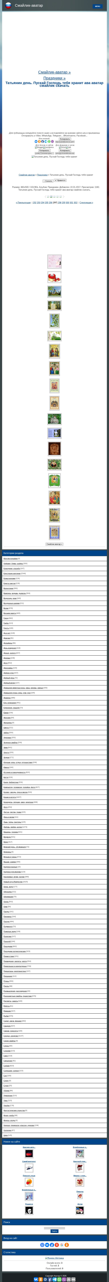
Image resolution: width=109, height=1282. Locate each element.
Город (6, 618)
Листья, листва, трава (12, 812)
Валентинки (8, 588)
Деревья (7, 658)
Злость (6, 752)
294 (42, 202)
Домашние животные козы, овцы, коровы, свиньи (23, 688)
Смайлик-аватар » (54, 72)
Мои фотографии (11, 558)
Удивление (8, 1095)
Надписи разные (10, 867)
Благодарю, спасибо (12, 568)
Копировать (65, 139)
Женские (7, 718)
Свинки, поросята (11, 1031)
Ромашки (7, 1011)
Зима (6, 747)
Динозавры (8, 668)
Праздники (42, 175)
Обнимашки (8, 897)
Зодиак (6, 757)
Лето (6, 807)
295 (46, 202)
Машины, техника (11, 832)
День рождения (10, 648)
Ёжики (6, 713)
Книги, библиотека (11, 782)
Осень (6, 902)
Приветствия (9, 956)
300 (67, 202)
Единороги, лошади (11, 708)
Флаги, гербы (9, 1115)
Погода (6, 921)
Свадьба (7, 1026)
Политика (7, 936)
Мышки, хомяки (10, 862)
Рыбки (6, 1016)
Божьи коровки (9, 578)
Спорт (6, 1081)
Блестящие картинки (12, 573)
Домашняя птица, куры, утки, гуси (17, 693)
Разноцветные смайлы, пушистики (18, 996)
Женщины (8, 723)
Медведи (7, 837)
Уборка (6, 1090)
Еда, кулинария (10, 703)
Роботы (7, 1006)
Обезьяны (8, 892)
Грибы (6, 623)
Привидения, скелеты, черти (15, 961)
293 (38, 202)
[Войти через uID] (42, 1245)
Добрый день (9, 678)
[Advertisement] (54, 41)
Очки (5, 907)
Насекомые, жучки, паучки (14, 877)
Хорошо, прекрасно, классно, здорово (19, 1125)
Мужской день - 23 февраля (15, 847)
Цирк (6, 1135)
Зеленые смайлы (10, 742)
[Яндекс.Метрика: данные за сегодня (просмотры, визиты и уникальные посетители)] (54, 1258)
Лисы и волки (9, 817)
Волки (6, 608)
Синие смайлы (9, 1041)
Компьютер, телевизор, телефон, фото (19, 787)
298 (59, 202)
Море (6, 842)
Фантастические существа (14, 1110)
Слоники (7, 1051)
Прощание (8, 976)
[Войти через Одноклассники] (67, 1245)
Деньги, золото (10, 653)
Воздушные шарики (12, 603)
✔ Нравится (60, 180)
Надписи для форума (12, 872)
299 (63, 202)
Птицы (6, 981)
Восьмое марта (10, 613)
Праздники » (54, 78)
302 (75, 202)
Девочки (7, 638)
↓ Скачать (48, 181)
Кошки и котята (10, 797)
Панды (6, 911)
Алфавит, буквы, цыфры (13, 563)
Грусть (6, 628)
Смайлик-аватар (29, 5)
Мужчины (7, 852)
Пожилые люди (10, 931)
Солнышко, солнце (11, 1071)
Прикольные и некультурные (15, 966)
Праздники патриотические (15, 951)
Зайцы (6, 732)
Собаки (7, 1066)
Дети (6, 663)
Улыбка (7, 1105)
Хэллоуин (7, 1130)
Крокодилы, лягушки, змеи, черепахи (18, 802)
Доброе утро (9, 673)
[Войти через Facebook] (52, 1245)
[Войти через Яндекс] (57, 1245)
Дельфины (8, 643)
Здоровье (7, 737)
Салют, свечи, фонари (12, 1021)
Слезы (6, 1046)
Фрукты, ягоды (9, 1120)
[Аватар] (54, 262)
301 (71, 202)
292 (34, 202)
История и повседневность (14, 772)
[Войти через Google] (61, 1245)
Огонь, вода (8, 887)
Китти (6, 777)
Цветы (6, 728)
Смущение (8, 1061)
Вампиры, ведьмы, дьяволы (15, 593)
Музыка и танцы (10, 857)
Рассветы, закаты (11, 1001)
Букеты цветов (9, 583)
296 (50, 202)
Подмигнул (8, 926)
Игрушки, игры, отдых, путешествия (18, 762)
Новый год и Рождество (13, 882)
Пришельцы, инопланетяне (15, 971)
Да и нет (7, 633)
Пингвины (7, 916)
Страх (6, 1086)
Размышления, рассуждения (15, 991)
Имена (6, 767)
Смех (6, 1056)
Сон (5, 1076)
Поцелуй (7, 941)
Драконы (7, 698)
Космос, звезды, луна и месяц (16, 792)
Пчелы (6, 986)
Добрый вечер (9, 683)
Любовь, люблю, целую (13, 827)
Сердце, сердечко (11, 1036)
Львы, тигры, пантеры (12, 822)
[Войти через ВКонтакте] (47, 1245)
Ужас (6, 1100)
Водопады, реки (10, 598)
